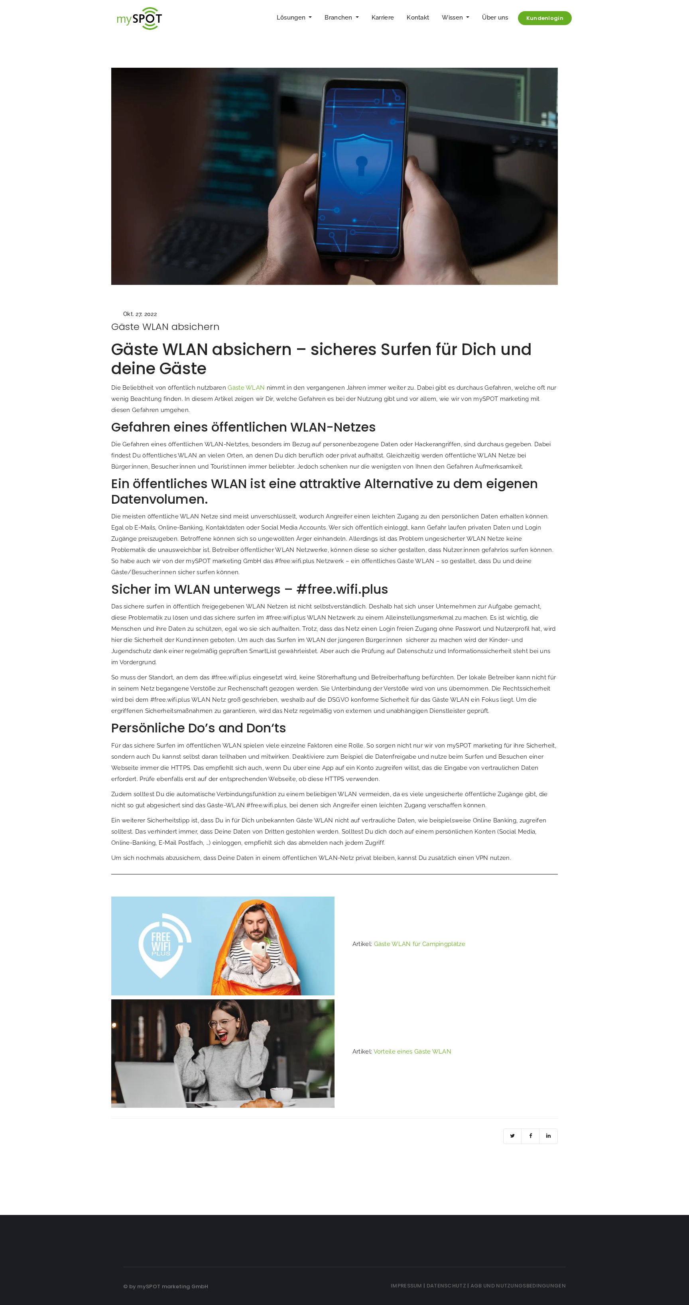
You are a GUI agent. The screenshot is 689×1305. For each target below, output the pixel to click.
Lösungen (292, 17)
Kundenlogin (544, 18)
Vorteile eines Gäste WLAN (413, 1051)
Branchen (339, 17)
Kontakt (418, 17)
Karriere (383, 17)
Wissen (453, 17)
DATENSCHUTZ (446, 1285)
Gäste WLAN (246, 387)
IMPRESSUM (406, 1285)
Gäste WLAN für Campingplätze (419, 944)
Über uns (495, 17)
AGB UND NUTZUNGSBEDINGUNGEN (518, 1285)
